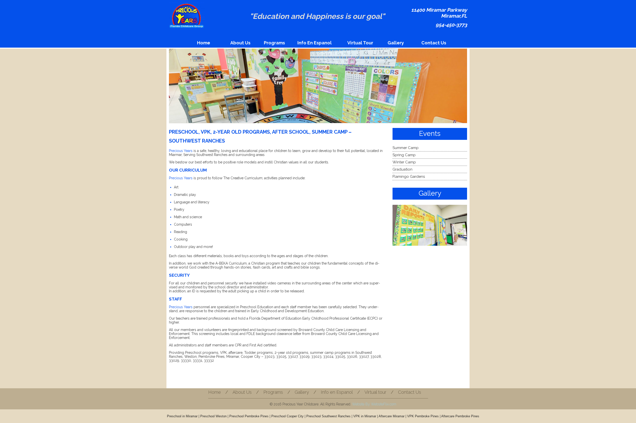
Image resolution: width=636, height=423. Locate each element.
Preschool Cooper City (287, 416)
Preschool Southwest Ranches (328, 416)
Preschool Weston (213, 416)
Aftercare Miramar (391, 416)
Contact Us (433, 42)
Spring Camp (404, 155)
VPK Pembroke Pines (423, 416)
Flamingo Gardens (409, 176)
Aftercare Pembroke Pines (460, 416)
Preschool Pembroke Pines (249, 416)
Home (203, 42)
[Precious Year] (187, 16)
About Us (240, 42)
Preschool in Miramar (182, 416)
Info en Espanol (314, 42)
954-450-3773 (451, 25)
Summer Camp (406, 148)
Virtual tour (360, 42)
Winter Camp (404, 162)
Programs (274, 42)
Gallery (396, 42)
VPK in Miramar (364, 416)
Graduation (402, 169)
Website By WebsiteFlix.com (374, 404)
